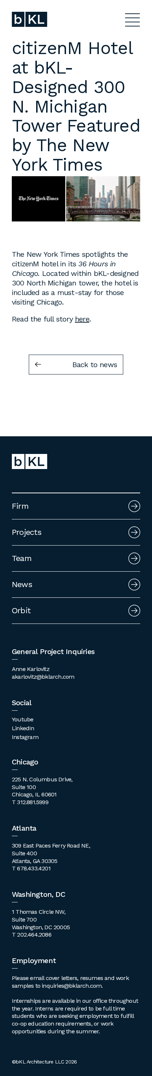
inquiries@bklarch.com (71, 985)
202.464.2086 (34, 934)
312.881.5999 (32, 802)
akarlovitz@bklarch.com (43, 676)
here (82, 319)
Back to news (94, 364)
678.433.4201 (33, 868)
